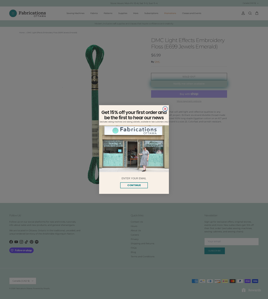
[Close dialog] (165, 108)
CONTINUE (134, 185)
